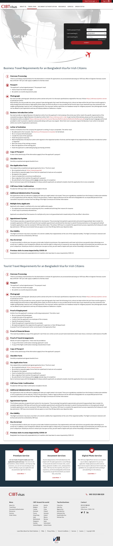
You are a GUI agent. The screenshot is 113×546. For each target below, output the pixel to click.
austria (46, 505)
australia (35, 505)
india (34, 517)
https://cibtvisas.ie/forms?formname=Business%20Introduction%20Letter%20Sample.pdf (56, 119)
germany (46, 513)
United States (47, 525)
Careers (81, 531)
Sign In (105, 1)
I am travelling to (72, 33)
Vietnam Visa (60, 517)
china (45, 509)
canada (35, 509)
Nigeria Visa (60, 509)
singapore (36, 521)
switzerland (47, 523)
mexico (46, 517)
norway (46, 519)
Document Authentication (47, 7)
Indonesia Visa (61, 513)
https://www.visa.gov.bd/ (34, 170)
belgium (35, 507)
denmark (35, 511)
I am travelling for (72, 36)
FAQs (42, 531)
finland (46, 511)
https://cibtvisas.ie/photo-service (96, 99)
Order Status (79, 7)
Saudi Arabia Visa (61, 515)
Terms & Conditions (63, 531)
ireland (45, 515)
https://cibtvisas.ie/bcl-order (58, 117)
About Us (23, 7)
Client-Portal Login (90, 1)
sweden (35, 523)
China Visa (60, 505)
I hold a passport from (73, 30)
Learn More (20, 474)
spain (45, 521)
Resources (62, 7)
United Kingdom (37, 525)
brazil (45, 507)
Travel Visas (32, 7)
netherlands (36, 519)
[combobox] (96, 37)
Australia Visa (60, 511)
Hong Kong (36, 515)
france (35, 513)
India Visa (59, 507)
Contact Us (84, 507)
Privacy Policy (51, 531)
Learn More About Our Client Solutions (27, 531)
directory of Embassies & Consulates (44, 132)
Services (70, 7)
